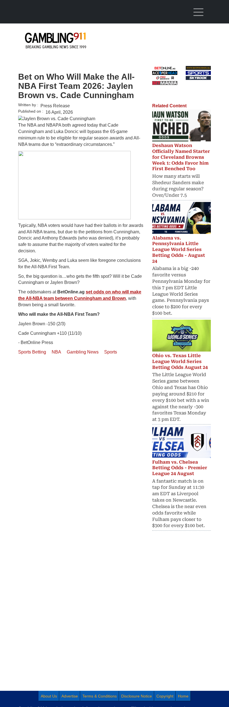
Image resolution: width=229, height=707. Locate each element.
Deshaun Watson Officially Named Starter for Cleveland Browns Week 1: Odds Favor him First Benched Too (181, 157)
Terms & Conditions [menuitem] (99, 696)
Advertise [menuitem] (69, 696)
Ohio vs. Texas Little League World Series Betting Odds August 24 (180, 361)
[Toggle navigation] (198, 12)
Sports (110, 352)
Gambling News (83, 352)
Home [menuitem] (183, 696)
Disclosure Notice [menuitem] (136, 696)
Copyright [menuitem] (164, 696)
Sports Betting (32, 352)
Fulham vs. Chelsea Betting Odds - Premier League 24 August (179, 467)
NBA (56, 352)
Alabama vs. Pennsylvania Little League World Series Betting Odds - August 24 (178, 249)
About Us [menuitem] (49, 696)
